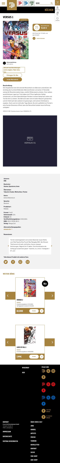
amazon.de (7, 229)
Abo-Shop (34, 460)
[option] (30, 295)
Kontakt (34, 448)
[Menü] (3, 3)
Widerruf (25, 368)
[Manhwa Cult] (44, 397)
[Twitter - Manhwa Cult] (48, 397)
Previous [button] (8, 245)
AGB (23, 372)
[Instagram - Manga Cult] (53, 384)
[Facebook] (44, 377)
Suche (33, 452)
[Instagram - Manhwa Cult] (53, 397)
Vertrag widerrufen (10, 441)
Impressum (7, 432)
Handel (33, 429)
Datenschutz (7, 436)
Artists (33, 433)
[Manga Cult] (44, 384)
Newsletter (35, 445)
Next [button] (51, 245)
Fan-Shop (34, 456)
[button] (6, 262)
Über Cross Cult (36, 422)
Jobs (32, 426)
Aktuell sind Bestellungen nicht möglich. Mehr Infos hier (12, 70)
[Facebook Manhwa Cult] (44, 403)
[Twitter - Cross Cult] (48, 371)
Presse (33, 437)
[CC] (44, 371)
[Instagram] (53, 371)
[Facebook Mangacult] (44, 390)
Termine (34, 441)
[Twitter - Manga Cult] (48, 384)
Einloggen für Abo (12, 75)
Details (34, 310)
